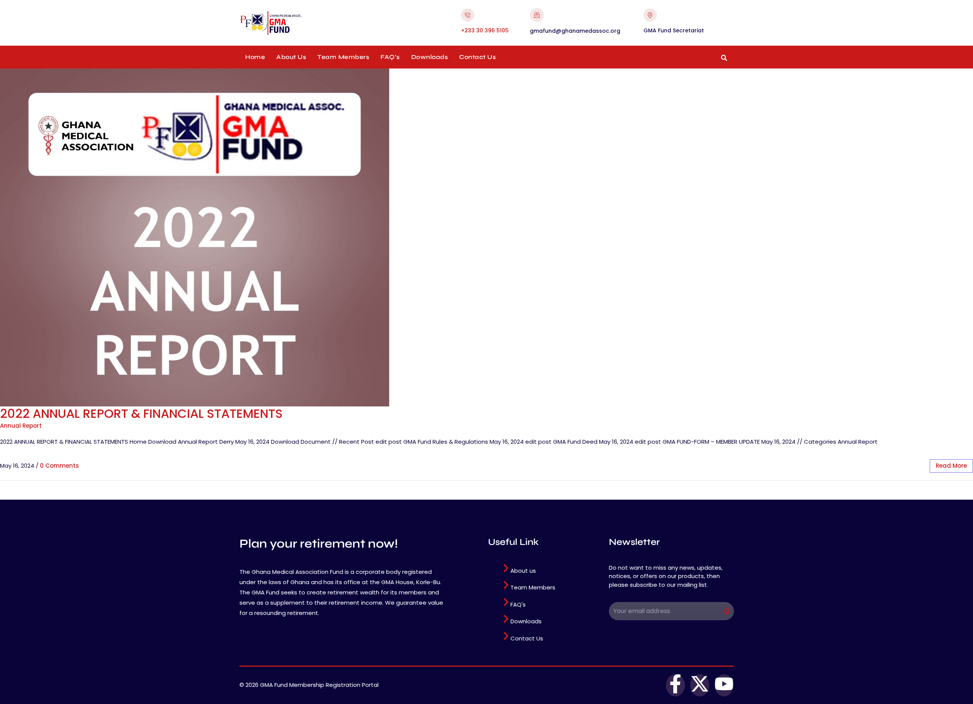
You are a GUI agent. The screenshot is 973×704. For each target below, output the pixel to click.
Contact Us (477, 57)
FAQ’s (390, 57)
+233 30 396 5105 (485, 30)
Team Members (343, 57)
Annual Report (21, 426)
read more (951, 466)
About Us (291, 57)
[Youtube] (724, 685)
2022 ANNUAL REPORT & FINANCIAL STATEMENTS (141, 413)
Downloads (429, 57)
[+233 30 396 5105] (467, 15)
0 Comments (59, 466)
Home (255, 57)
